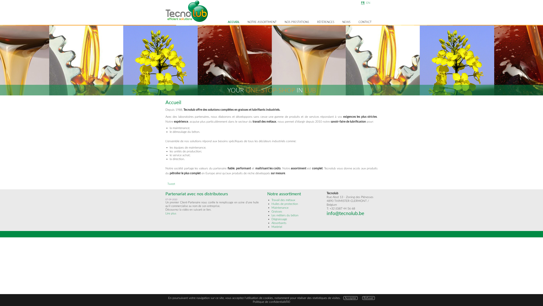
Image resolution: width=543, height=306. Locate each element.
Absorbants (279, 223)
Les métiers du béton (285, 215)
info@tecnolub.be (345, 213)
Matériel (277, 226)
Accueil (233, 22)
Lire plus (170, 213)
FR (363, 2)
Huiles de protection (285, 203)
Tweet (171, 184)
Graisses (277, 211)
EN (368, 2)
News (346, 22)
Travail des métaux (283, 200)
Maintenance (280, 207)
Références (325, 22)
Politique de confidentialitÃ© (271, 301)
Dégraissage (279, 219)
